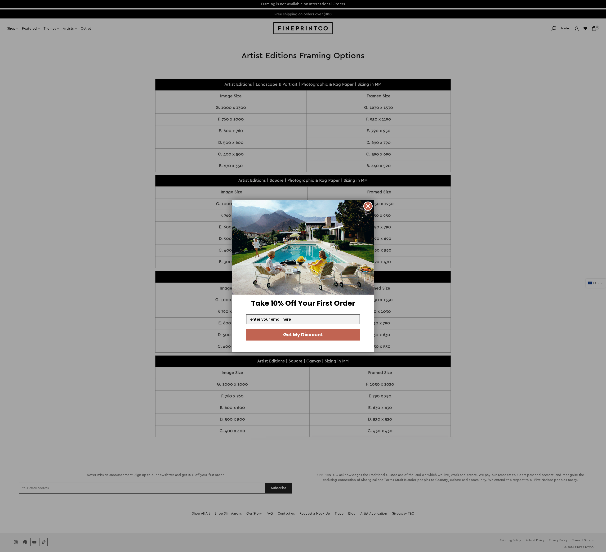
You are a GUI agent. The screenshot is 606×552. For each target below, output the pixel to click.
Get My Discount (303, 334)
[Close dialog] (368, 206)
